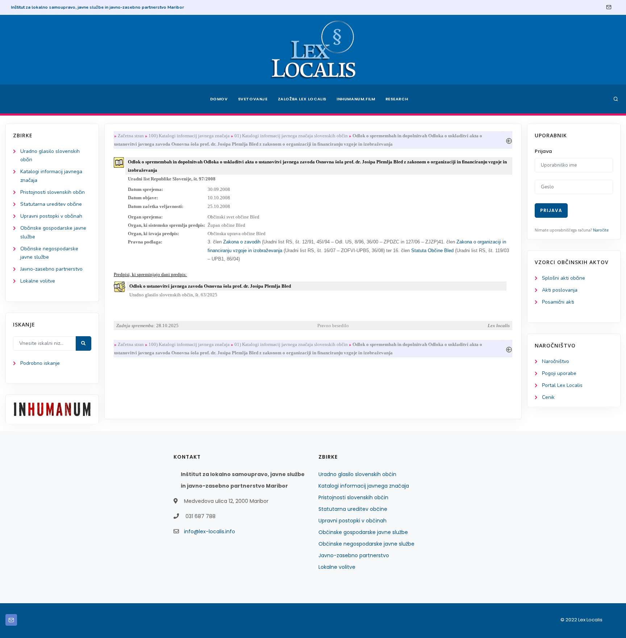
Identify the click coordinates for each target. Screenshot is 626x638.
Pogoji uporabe (559, 373)
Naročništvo (555, 361)
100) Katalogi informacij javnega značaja (189, 135)
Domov (219, 99)
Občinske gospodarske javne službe (363, 532)
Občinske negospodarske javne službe (366, 543)
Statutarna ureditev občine (51, 204)
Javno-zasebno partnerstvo (51, 269)
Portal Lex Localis (562, 385)
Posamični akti (558, 302)
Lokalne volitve (37, 281)
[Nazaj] (509, 140)
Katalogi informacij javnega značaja (363, 485)
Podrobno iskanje (40, 363)
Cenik (548, 397)
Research (396, 99)
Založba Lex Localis (302, 99)
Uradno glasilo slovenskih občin (357, 474)
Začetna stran (131, 135)
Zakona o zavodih (241, 242)
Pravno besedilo (333, 325)
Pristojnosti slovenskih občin (52, 192)
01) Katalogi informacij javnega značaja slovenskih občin (291, 135)
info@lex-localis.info (209, 531)
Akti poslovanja (559, 290)
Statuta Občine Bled (432, 250)
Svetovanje (253, 99)
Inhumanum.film (356, 99)
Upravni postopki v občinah (51, 216)
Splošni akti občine (563, 278)
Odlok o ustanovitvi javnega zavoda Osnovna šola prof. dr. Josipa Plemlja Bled (210, 286)
